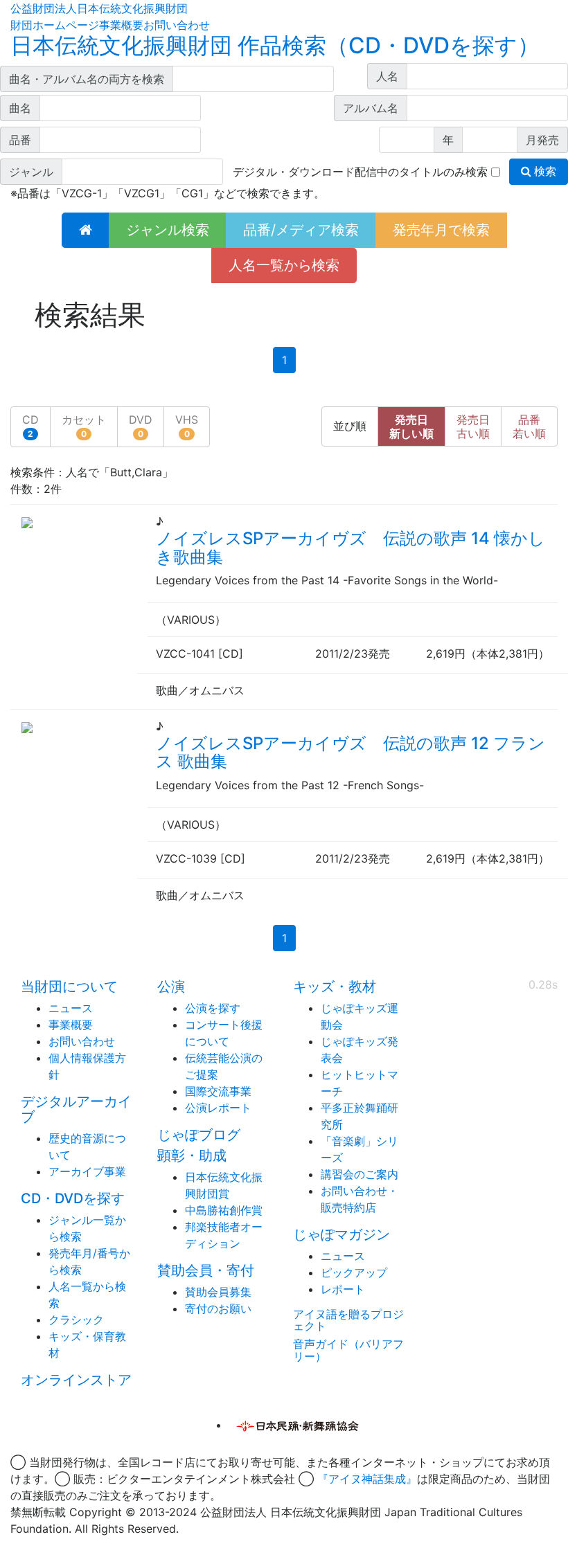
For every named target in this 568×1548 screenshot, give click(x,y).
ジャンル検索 (167, 230)
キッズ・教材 (334, 986)
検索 (543, 171)
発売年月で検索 (441, 230)
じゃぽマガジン (341, 1234)
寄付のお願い (218, 1308)
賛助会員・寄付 (205, 1270)
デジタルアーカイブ (76, 1109)
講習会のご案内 (359, 1174)
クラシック (76, 1319)
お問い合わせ (176, 25)
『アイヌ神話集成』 (367, 1479)
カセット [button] (84, 426)
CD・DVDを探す (73, 1198)
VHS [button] (186, 426)
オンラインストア (76, 1379)
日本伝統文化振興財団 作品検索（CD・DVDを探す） (275, 45)
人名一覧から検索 (284, 265)
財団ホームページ (54, 25)
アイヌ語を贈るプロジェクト (348, 1320)
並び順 (349, 426)
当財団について (69, 986)
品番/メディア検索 (301, 230)
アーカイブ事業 (87, 1171)
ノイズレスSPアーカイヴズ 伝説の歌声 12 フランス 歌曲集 (350, 752)
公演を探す (212, 1008)
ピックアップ (354, 1272)
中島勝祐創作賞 (224, 1210)
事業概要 (121, 25)
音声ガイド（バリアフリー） (348, 1350)
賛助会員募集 (218, 1292)
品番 (529, 426)
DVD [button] (140, 426)
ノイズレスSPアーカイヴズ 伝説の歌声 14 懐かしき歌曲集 (350, 547)
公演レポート (218, 1108)
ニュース (70, 1008)
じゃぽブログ (198, 1134)
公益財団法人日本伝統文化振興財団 (99, 8)
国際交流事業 (218, 1091)
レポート (343, 1289)
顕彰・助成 (192, 1155)
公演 (171, 986)
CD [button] (30, 426)
